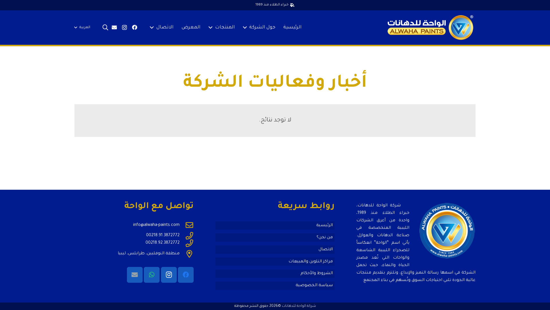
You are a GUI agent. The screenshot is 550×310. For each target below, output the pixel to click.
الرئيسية (324, 225)
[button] (246, 27)
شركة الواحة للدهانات (299, 306)
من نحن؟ (325, 237)
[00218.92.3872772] (187, 243)
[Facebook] (134, 27)
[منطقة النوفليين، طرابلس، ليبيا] (187, 253)
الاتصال (326, 249)
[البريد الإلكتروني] (114, 27)
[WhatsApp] (152, 275)
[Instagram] (124, 27)
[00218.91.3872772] (187, 235)
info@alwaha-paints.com (156, 225)
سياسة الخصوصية (314, 285)
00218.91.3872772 (163, 235)
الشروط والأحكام (316, 273)
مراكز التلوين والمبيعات (310, 261)
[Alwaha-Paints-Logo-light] (430, 27)
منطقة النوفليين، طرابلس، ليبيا (149, 253)
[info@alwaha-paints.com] (187, 225)
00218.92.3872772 (163, 243)
